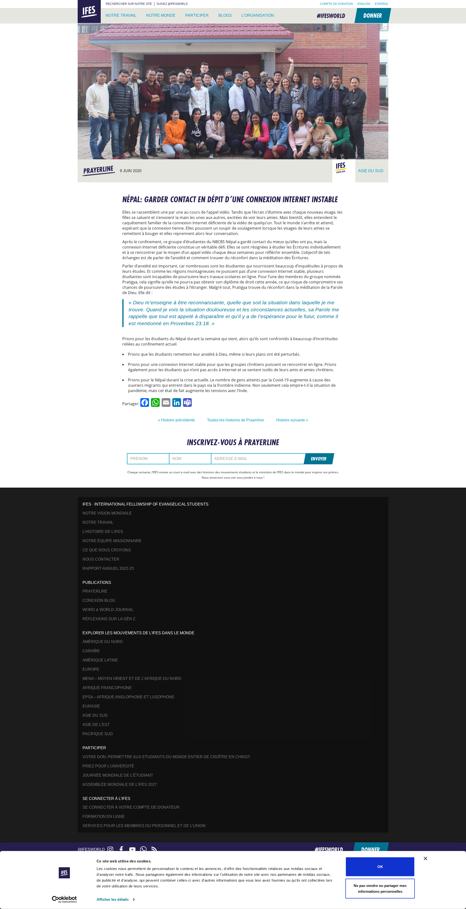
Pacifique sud (98, 734)
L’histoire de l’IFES (103, 532)
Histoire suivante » (292, 420)
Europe (91, 669)
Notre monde (160, 15)
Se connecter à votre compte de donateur (131, 807)
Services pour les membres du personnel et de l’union (144, 826)
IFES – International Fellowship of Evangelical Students (89, 11)
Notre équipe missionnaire (112, 541)
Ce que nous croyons (107, 550)
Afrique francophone (107, 688)
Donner (372, 15)
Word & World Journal (108, 610)
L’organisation (257, 15)
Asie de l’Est (96, 725)
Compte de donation (336, 4)
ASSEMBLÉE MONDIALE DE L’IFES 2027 (120, 784)
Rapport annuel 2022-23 (108, 568)
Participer (197, 15)
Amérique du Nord (103, 642)
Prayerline (95, 591)
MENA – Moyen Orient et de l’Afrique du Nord (132, 678)
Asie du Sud (95, 715)
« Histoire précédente (176, 420)
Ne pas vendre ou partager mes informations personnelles (380, 888)
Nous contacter (101, 559)
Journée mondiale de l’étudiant (118, 775)
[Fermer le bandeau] (425, 858)
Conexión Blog (99, 600)
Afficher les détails (113, 899)
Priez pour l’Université (108, 766)
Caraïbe (91, 651)
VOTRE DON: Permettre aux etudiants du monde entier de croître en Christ (166, 757)
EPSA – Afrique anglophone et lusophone (129, 697)
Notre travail (121, 15)
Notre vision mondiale (107, 513)
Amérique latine (100, 660)
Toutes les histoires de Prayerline (235, 420)
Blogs (225, 15)
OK (380, 867)
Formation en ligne (104, 816)
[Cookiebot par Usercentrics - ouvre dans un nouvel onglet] (64, 899)
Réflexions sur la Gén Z (109, 619)
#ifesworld (331, 15)
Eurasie (91, 706)
